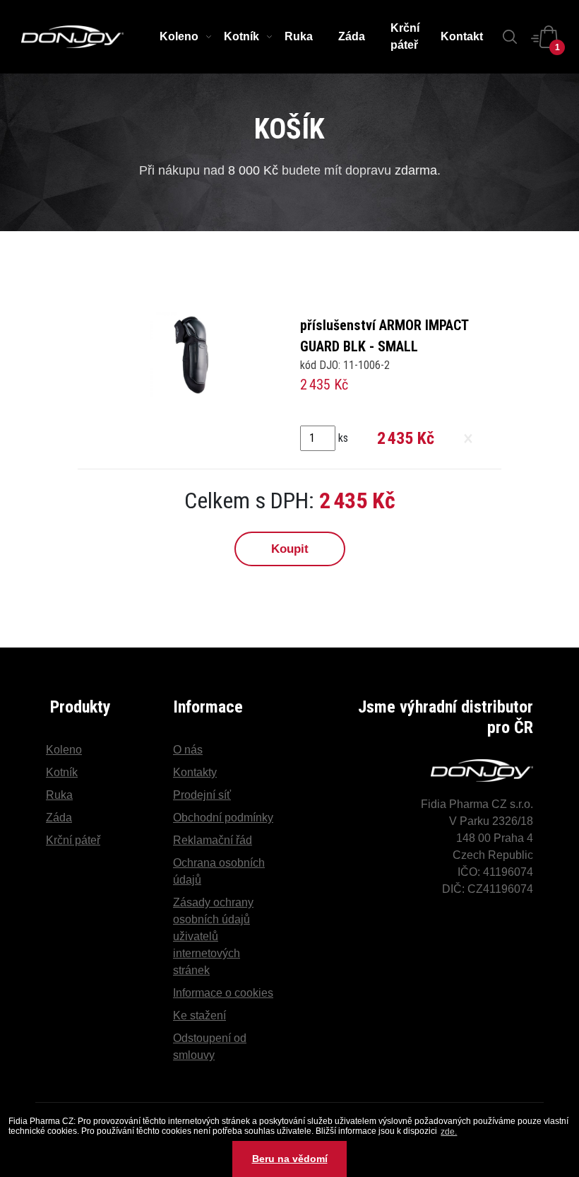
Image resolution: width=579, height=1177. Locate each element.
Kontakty (195, 772)
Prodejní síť (202, 795)
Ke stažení (199, 1015)
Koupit (290, 549)
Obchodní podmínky (223, 818)
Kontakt (462, 36)
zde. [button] (449, 1132)
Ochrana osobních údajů (219, 871)
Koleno (179, 36)
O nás (188, 750)
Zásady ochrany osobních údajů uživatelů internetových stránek (213, 936)
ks (343, 438)
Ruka (299, 36)
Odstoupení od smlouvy (209, 1046)
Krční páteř (404, 36)
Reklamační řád (212, 840)
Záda (351, 36)
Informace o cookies (223, 993)
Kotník (241, 36)
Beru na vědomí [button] (290, 1158)
